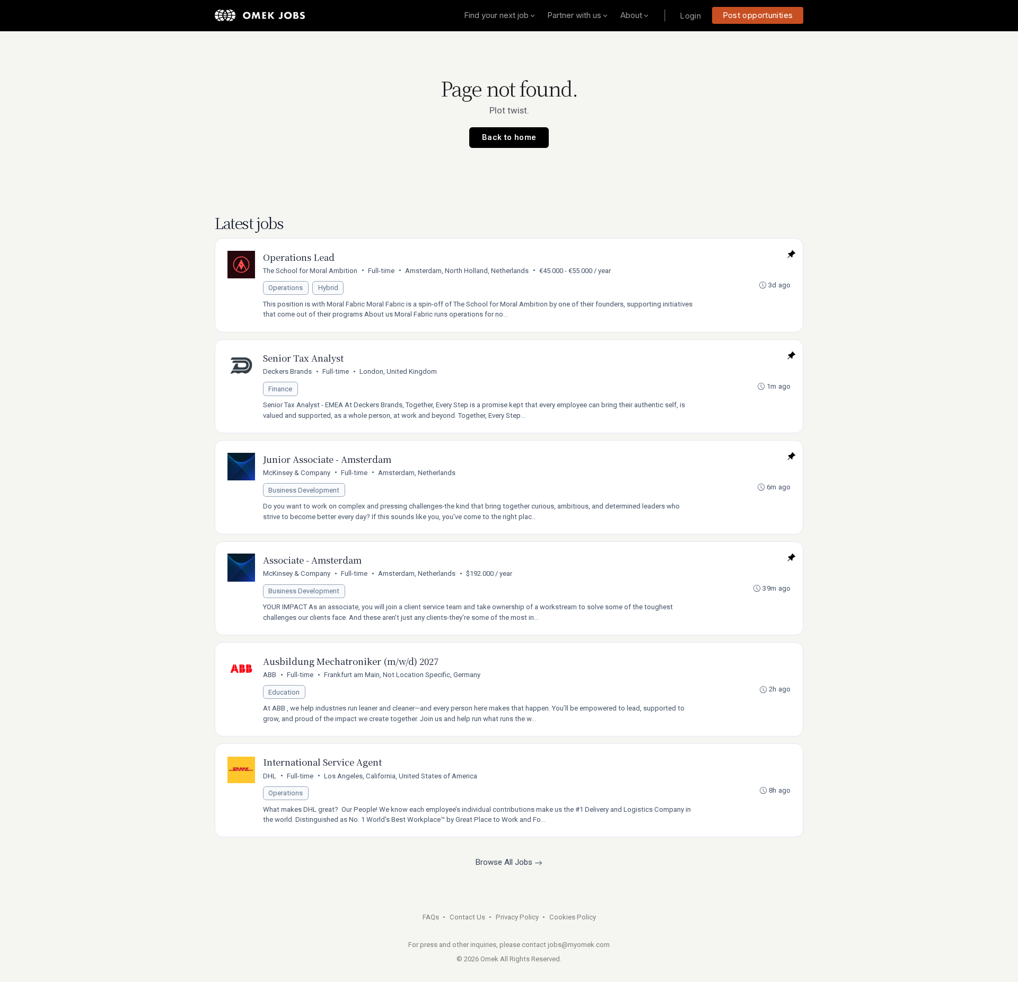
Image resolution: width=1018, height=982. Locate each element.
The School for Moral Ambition (310, 271)
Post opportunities (758, 15)
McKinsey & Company (296, 473)
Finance (280, 389)
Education (284, 692)
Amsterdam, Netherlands (416, 473)
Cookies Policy (572, 917)
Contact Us (467, 917)
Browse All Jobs (505, 862)
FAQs (431, 917)
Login (690, 16)
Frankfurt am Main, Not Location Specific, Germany (402, 675)
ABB (269, 675)
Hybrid (328, 288)
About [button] (631, 15)
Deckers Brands (287, 371)
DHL (269, 776)
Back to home (509, 137)
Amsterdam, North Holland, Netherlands (467, 271)
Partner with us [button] (574, 15)
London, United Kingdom (398, 371)
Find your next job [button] (496, 15)
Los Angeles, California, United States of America (400, 776)
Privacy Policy (517, 917)
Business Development (303, 490)
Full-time (381, 271)
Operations (285, 288)
